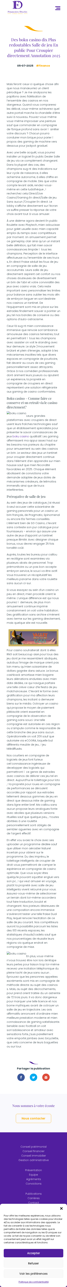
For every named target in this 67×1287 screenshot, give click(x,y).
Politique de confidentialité (34, 1281)
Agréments (33, 1179)
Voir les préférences (33, 1274)
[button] (61, 1208)
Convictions (34, 1184)
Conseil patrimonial (33, 1147)
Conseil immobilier (33, 1156)
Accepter (33, 1253)
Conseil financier (33, 1151)
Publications (33, 1194)
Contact (33, 1203)
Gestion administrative (33, 1160)
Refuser (33, 1263)
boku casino (20, 436)
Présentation (33, 1170)
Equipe (33, 1175)
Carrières (34, 1198)
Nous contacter (33, 1118)
